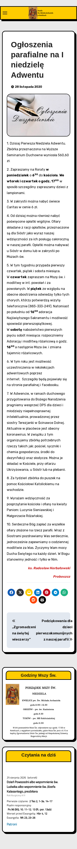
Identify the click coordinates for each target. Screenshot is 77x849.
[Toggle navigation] (5, 13)
